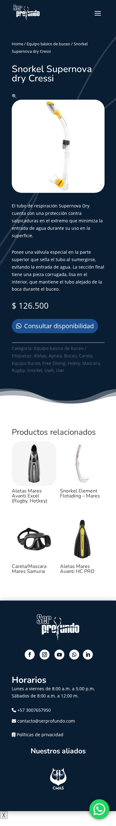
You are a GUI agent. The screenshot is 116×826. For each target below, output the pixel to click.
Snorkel (34, 370)
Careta (85, 356)
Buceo (70, 356)
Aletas (40, 356)
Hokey (74, 363)
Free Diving (54, 363)
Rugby (18, 370)
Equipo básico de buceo (48, 44)
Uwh (49, 370)
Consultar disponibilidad (59, 326)
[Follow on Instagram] (44, 655)
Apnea (55, 356)
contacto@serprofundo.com (45, 721)
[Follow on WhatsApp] (74, 655)
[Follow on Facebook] (30, 655)
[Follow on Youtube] (59, 655)
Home (17, 44)
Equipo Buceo (26, 363)
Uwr (60, 370)
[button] (14, 96)
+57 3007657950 (34, 710)
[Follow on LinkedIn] (88, 655)
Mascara (91, 363)
